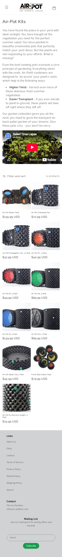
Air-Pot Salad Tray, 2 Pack (13, 374)
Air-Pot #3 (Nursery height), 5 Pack (14, 416)
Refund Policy (14, 476)
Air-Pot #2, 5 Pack (9, 294)
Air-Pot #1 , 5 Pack (39, 253)
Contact (11, 455)
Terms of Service (15, 462)
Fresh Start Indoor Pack (41, 374)
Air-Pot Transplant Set (40, 212)
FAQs (9, 448)
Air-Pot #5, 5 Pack (38, 294)
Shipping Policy (14, 483)
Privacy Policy (14, 469)
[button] (6, 7)
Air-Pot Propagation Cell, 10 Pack (16, 253)
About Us (11, 442)
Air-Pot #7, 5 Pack (9, 334)
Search (10, 490)
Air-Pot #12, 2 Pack (39, 334)
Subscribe (31, 546)
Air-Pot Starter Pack (10, 212)
